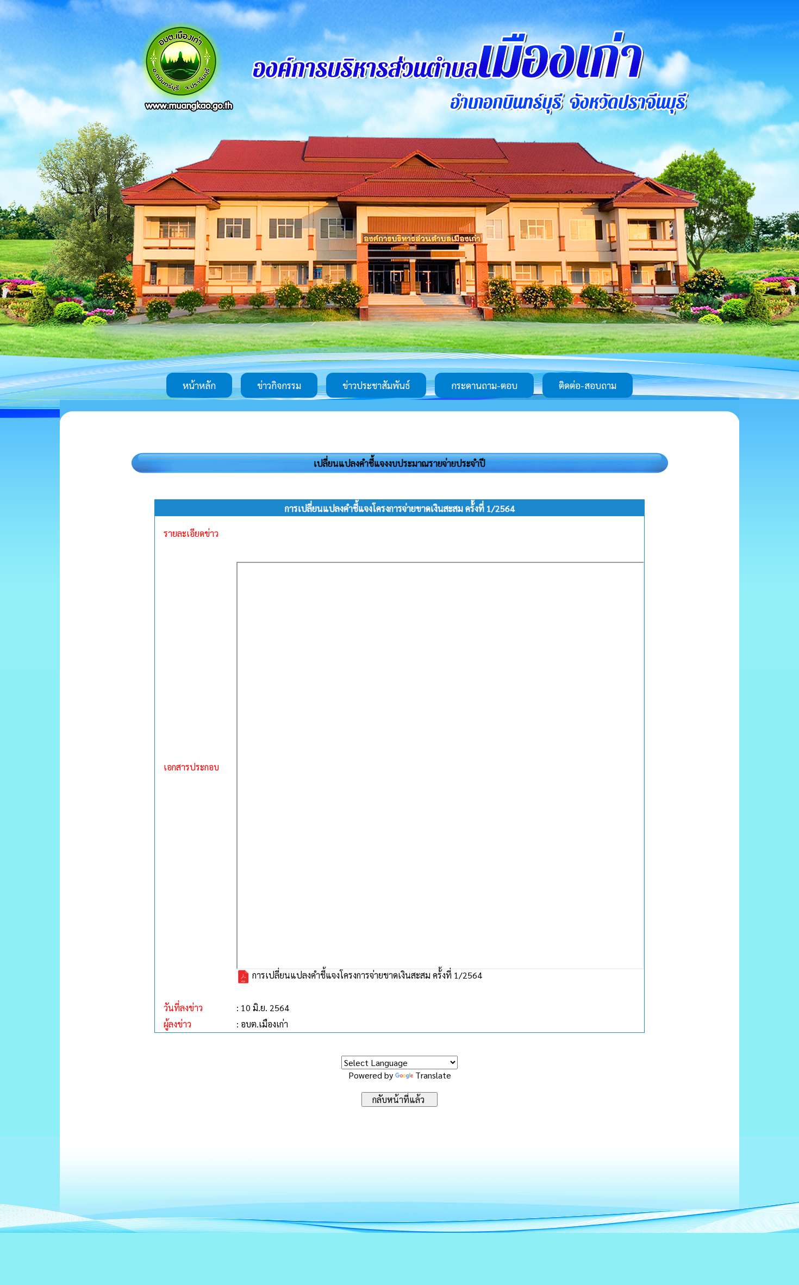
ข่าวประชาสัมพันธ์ (376, 385)
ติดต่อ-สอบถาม (587, 385)
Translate (433, 1075)
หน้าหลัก (199, 385)
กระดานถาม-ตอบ (484, 385)
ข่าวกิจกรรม (279, 385)
